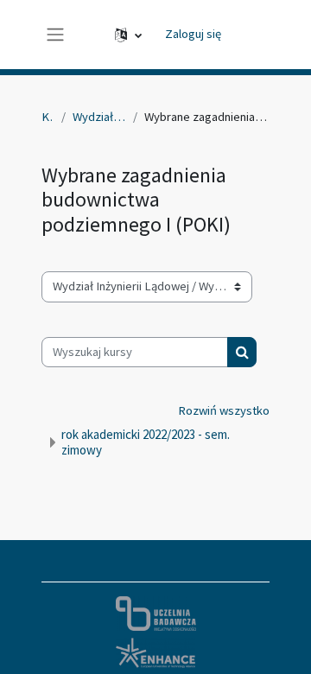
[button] (128, 34)
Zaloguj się (193, 33)
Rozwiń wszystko (224, 410)
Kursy (47, 116)
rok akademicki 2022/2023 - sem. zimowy (145, 442)
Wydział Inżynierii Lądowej (99, 116)
